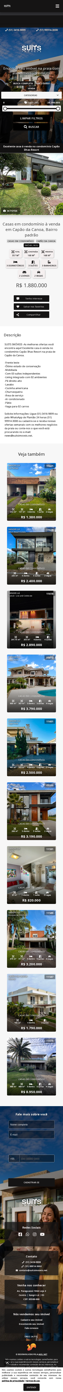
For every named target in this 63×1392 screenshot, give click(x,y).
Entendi (31, 1387)
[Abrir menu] (57, 6)
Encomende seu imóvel (31, 1324)
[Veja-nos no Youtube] (42, 1234)
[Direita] (60, 184)
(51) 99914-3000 (48, 30)
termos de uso (33, 1380)
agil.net (43, 1354)
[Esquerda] (3, 184)
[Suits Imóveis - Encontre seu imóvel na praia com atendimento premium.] (31, 49)
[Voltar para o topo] (7, 1363)
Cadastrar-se (31, 1182)
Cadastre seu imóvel (32, 1319)
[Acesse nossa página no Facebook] (20, 1234)
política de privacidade (13, 1380)
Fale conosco (32, 1328)
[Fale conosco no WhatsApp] (27, 1234)
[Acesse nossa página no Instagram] (34, 1234)
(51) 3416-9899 (17, 30)
